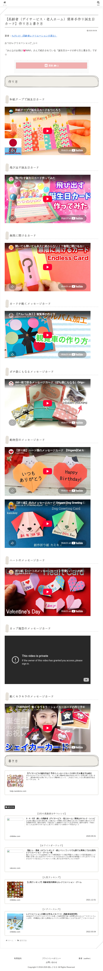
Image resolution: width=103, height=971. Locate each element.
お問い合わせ (51, 962)
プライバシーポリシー (51, 958)
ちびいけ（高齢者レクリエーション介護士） (34, 36)
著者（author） (85, 958)
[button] (94, 589)
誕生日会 (11, 807)
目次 (51, 65)
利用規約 (18, 958)
